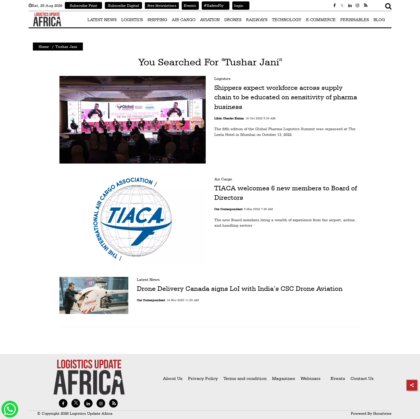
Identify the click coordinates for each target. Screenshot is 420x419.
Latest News (148, 279)
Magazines (284, 378)
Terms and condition (245, 378)
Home (44, 46)
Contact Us (362, 378)
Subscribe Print (83, 5)
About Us (173, 378)
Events (189, 5)
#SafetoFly (212, 5)
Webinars (311, 378)
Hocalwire (382, 413)
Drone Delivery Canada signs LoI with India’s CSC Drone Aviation (240, 289)
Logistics (222, 78)
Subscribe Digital (123, 5)
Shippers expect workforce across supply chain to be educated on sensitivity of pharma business (285, 97)
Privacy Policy (203, 378)
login (237, 5)
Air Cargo (223, 179)
